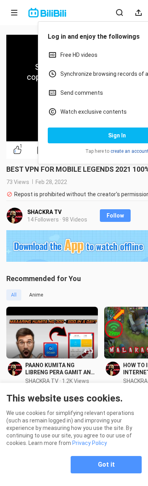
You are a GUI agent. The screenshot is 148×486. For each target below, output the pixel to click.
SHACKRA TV (44, 212)
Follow (115, 215)
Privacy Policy (89, 443)
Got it (106, 464)
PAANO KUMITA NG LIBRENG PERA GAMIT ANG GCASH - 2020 (60, 369)
